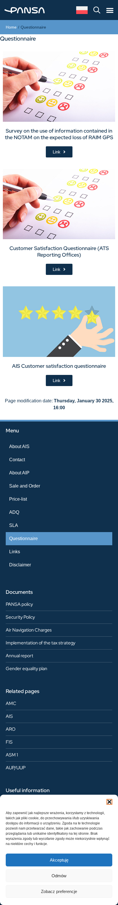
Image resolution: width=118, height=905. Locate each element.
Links (14, 551)
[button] (109, 802)
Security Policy (20, 617)
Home (11, 27)
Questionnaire (23, 538)
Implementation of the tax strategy (40, 643)
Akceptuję (59, 860)
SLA (13, 525)
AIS (9, 716)
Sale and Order (24, 486)
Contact (17, 459)
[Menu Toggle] (110, 10)
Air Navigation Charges (29, 630)
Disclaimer (20, 564)
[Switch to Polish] (82, 10)
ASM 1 (12, 755)
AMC (11, 703)
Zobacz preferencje (59, 891)
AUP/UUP (15, 768)
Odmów (59, 875)
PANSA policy (19, 604)
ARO (10, 729)
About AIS (19, 446)
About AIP (19, 472)
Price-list (18, 499)
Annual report (19, 656)
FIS (9, 742)
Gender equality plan (26, 669)
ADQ (14, 512)
